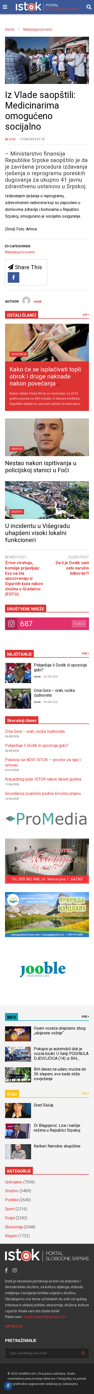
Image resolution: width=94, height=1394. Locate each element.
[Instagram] (15, 1270)
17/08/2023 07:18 (32, 139)
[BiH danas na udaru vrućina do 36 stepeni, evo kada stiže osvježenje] (18, 1074)
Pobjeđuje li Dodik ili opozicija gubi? (36, 745)
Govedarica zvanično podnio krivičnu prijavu (43, 793)
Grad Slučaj (43, 1105)
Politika (11, 1199)
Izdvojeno (13, 1182)
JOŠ (85, 314)
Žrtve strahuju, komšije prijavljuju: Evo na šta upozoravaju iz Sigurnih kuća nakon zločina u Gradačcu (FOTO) (24, 578)
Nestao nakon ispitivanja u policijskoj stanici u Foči (40, 467)
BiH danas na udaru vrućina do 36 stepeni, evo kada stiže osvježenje (60, 1074)
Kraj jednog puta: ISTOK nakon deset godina (43, 779)
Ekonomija (19, 354)
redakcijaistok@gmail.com (45, 1317)
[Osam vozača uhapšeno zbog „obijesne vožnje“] (18, 1033)
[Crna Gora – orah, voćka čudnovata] (18, 699)
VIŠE (85, 653)
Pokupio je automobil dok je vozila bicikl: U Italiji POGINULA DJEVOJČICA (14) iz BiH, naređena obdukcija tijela (61, 1056)
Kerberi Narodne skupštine (57, 1146)
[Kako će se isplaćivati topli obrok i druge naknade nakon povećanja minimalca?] (47, 342)
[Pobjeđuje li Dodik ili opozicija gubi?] (18, 673)
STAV (12, 1094)
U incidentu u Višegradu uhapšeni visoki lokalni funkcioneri (37, 533)
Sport (10, 1209)
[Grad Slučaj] (18, 1110)
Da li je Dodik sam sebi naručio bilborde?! (72, 568)
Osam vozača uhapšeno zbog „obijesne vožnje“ (59, 1030)
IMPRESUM (14, 1326)
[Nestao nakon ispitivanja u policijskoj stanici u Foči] (47, 437)
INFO (11, 1017)
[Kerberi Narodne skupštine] (18, 1151)
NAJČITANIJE (19, 654)
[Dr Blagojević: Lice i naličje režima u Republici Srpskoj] (18, 1131)
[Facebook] (13, 277)
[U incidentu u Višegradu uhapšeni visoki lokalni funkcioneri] (47, 500)
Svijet (10, 1218)
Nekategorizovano (20, 252)
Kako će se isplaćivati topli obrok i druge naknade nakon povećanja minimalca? (45, 380)
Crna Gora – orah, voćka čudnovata (35, 731)
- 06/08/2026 (50, 676)
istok (12, 139)
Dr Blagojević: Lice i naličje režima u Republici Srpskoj (57, 1128)
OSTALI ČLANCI (21, 315)
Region (11, 1235)
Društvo (17, 449)
